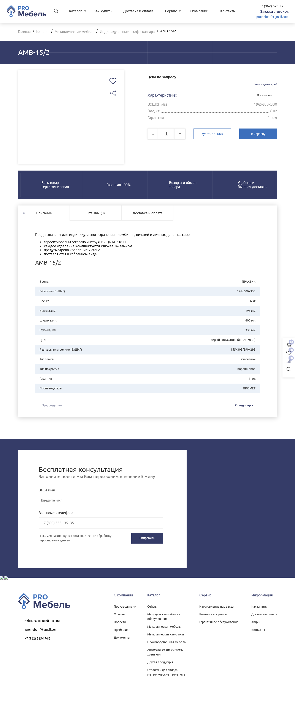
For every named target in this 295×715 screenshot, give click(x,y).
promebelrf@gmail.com (272, 17)
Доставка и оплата (138, 11)
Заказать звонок (274, 11)
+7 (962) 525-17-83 (274, 6)
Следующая (244, 405)
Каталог (75, 11)
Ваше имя (47, 490)
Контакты (228, 11)
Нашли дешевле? (264, 84)
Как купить (102, 11)
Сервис (171, 11)
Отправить (147, 538)
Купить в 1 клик (212, 134)
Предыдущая (52, 405)
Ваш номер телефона (56, 513)
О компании (198, 11)
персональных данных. (55, 540)
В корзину (258, 134)
